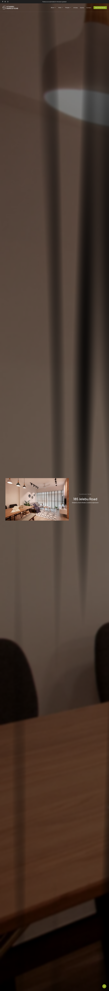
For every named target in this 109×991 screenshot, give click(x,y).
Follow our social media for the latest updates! (54, 1)
